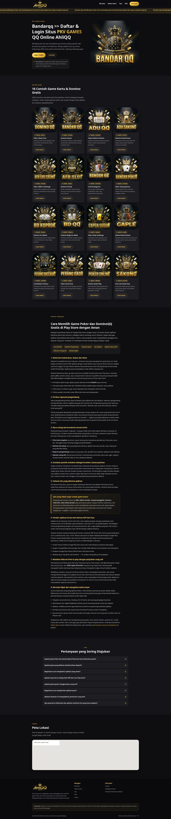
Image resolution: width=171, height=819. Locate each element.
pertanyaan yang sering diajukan (105, 625)
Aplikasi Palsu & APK (111, 347)
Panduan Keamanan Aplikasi (114, 791)
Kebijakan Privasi (110, 789)
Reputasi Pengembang (72, 347)
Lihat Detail (40, 150)
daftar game (55, 625)
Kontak (107, 786)
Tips (120, 3)
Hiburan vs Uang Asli (60, 351)
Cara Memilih (58, 347)
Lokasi (76, 797)
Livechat (52, 55)
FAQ (126, 3)
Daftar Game (112, 3)
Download (134, 3)
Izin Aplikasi (98, 347)
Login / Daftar (39, 55)
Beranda (102, 3)
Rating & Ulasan (86, 347)
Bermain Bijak (73, 351)
